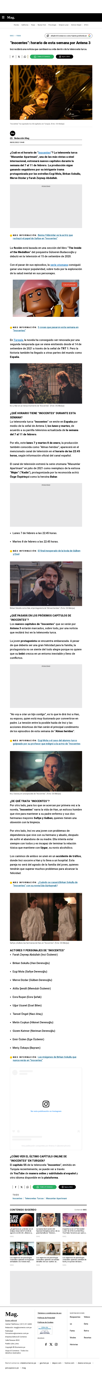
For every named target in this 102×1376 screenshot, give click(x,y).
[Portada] (11, 1319)
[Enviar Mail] (11, 138)
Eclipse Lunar (64, 25)
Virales (73, 1338)
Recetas (87, 1338)
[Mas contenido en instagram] (56, 1344)
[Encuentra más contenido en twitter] (19, 56)
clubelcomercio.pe (28, 1363)
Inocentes (17, 1198)
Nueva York (42, 25)
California (24, 25)
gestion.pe (44, 1363)
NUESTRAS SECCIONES (77, 1313)
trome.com (70, 1363)
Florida (16, 25)
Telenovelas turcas (34, 1198)
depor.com (56, 1363)
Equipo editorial (11, 1321)
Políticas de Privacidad (46, 1318)
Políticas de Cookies (45, 1322)
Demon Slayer (76, 25)
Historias (74, 1344)
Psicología (52, 25)
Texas (33, 25)
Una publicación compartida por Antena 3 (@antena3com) (46, 1146)
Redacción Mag (21, 138)
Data (86, 1324)
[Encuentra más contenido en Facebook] (13, 56)
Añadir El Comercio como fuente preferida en (69, 36)
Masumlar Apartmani (56, 1198)
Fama (72, 1331)
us (71, 1324)
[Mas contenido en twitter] (51, 1344)
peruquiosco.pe (12, 1368)
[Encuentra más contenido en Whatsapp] (25, 56)
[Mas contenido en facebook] (45, 1344)
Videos (87, 1317)
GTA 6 (86, 25)
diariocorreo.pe (84, 1363)
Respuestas (75, 1317)
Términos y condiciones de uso (49, 1313)
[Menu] (4, 17)
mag (24, 1368)
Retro (86, 1331)
